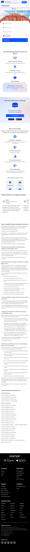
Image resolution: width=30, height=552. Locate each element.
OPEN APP (24, 2)
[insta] (8, 543)
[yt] (14, 543)
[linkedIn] (11, 543)
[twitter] (5, 543)
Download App (15, 115)
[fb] (2, 543)
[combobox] (15, 23)
